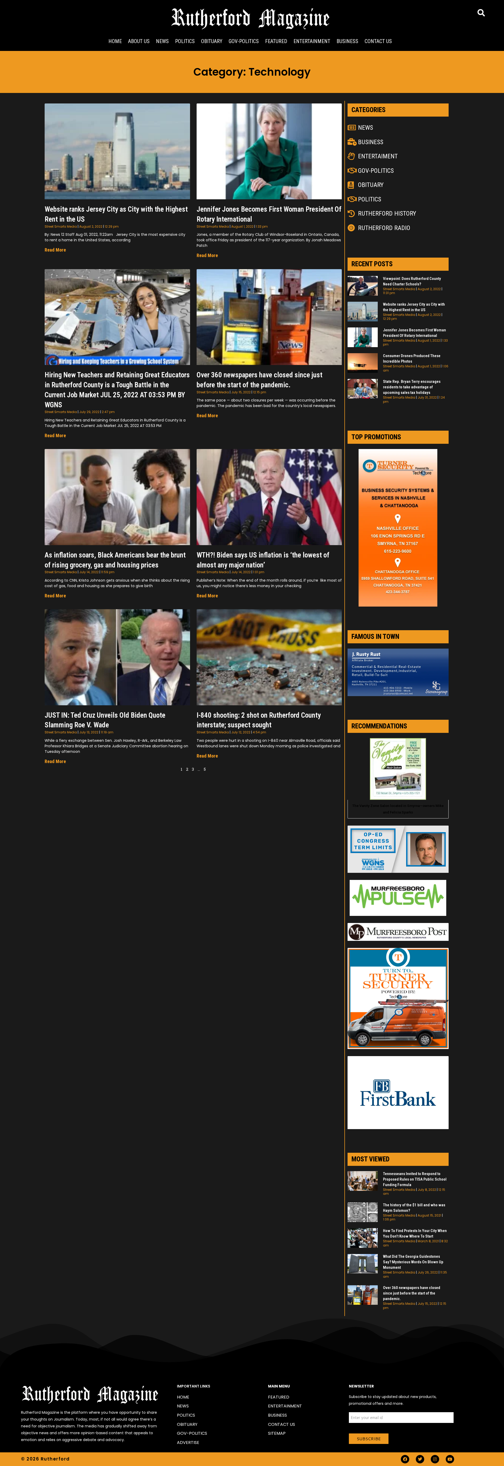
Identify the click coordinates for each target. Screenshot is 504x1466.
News (162, 41)
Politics (185, 41)
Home (115, 41)
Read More (55, 250)
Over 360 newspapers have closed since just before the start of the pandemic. (411, 1293)
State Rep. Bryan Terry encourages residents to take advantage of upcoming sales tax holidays (411, 387)
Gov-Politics (244, 41)
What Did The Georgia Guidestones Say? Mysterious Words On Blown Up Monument (413, 1262)
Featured (276, 41)
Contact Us (378, 41)
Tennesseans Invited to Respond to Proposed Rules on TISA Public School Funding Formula (415, 1179)
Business (347, 41)
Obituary (211, 41)
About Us (139, 41)
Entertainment (311, 41)
